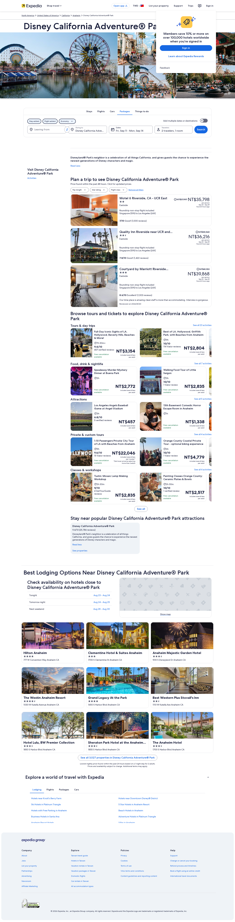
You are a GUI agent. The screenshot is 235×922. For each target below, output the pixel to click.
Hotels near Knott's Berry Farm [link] (46, 798)
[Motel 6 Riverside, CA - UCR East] (165, 210)
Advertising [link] (26, 876)
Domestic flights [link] (78, 876)
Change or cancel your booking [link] (183, 860)
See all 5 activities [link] (203, 398)
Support (178, 5)
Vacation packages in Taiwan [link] (83, 871)
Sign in (209, 5)
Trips (190, 5)
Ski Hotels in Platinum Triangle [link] (46, 804)
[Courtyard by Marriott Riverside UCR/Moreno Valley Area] (165, 286)
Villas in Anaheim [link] (126, 822)
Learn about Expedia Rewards (186, 56)
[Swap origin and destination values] (67, 129)
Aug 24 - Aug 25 (102, 602)
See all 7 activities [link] (203, 363)
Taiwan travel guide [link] (79, 855)
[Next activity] (211, 344)
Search (201, 129)
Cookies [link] (124, 860)
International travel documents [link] (183, 876)
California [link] (66, 15)
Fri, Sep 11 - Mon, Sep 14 (129, 130)
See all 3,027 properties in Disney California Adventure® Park (118, 757)
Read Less (75, 165)
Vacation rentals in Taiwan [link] (82, 866)
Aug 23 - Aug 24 (102, 595)
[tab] (89, 111)
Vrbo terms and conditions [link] (132, 871)
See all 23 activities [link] (202, 325)
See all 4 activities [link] (203, 434)
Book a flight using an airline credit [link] (185, 871)
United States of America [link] (48, 15)
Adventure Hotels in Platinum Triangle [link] (137, 816)
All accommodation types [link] (82, 886)
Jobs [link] (24, 860)
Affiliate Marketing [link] (30, 886)
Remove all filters (136, 190)
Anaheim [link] (76, 15)
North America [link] (28, 15)
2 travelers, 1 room (172, 130)
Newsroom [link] (26, 881)
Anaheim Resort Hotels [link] (42, 822)
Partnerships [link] (27, 871)
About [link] (24, 855)
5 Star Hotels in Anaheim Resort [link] (133, 804)
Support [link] (173, 855)
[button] (118, 777)
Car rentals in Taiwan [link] (80, 881)
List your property (159, 5)
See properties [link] (79, 550)
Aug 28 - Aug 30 (101, 609)
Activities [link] (31, 178)
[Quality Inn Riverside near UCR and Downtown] (165, 245)
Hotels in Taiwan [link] (78, 860)
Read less (77, 544)
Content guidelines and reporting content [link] (139, 876)
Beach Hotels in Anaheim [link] (130, 810)
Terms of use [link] (126, 866)
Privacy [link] (124, 855)
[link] (186, 67)
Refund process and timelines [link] (183, 866)
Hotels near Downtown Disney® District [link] (138, 798)
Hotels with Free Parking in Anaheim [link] (49, 810)
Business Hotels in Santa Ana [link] (45, 816)
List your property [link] (29, 866)
